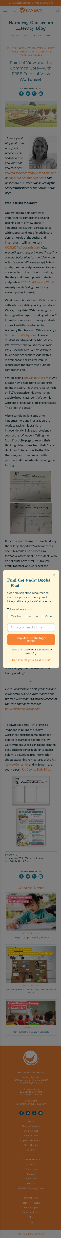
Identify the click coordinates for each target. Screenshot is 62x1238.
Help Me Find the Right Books (31, 640)
